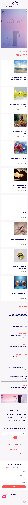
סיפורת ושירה (22, 420)
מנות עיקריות (24, 344)
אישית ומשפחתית (21, 414)
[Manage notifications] (24, 502)
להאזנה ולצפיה (13, 420)
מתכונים (23, 417)
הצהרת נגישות (9, 444)
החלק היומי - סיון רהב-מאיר (20, 354)
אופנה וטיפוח (10, 414)
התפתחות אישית (23, 333)
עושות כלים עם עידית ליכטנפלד (19, 364)
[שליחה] (14, 438)
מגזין (18, 417)
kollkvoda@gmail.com (13, 454)
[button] (25, 3)
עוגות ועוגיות (24, 323)
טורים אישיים (10, 417)
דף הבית (25, 51)
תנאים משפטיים (18, 444)
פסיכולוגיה (24, 312)
